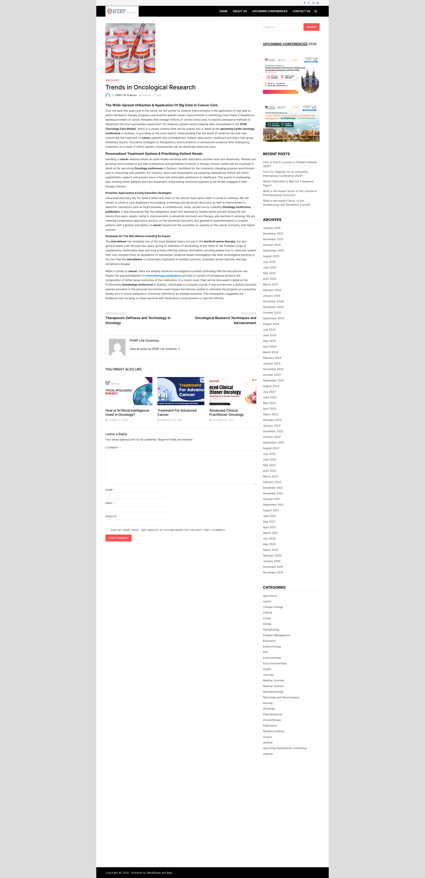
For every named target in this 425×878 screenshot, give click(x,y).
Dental (267, 624)
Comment (113, 447)
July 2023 (269, 391)
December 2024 (273, 301)
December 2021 (273, 487)
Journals (268, 674)
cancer (267, 601)
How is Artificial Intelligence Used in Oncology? (127, 412)
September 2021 (273, 504)
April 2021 (269, 527)
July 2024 (269, 329)
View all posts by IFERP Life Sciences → (155, 348)
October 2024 (272, 312)
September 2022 (273, 442)
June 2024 (269, 335)
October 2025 (272, 244)
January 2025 (271, 295)
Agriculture (270, 595)
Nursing (268, 703)
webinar (268, 753)
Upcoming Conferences (269, 11)
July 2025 (269, 261)
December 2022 (273, 431)
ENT (265, 652)
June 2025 (269, 267)
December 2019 (273, 566)
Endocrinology (272, 646)
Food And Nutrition (275, 663)
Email (110, 503)
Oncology (112, 80)
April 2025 (269, 278)
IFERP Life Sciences (126, 95)
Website (111, 516)
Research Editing (273, 731)
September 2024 (273, 318)
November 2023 (273, 369)
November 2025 (273, 239)
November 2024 (273, 307)
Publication (270, 725)
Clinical (267, 612)
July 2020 (269, 538)
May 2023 (269, 403)
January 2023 (271, 425)
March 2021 (270, 533)
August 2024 (271, 324)
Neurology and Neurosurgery (281, 697)
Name (110, 489)
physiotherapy (272, 720)
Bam (169, 872)
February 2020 (272, 555)
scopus (267, 736)
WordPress (154, 872)
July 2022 (269, 453)
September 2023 (273, 380)
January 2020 (271, 561)
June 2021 (269, 516)
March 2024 (270, 352)
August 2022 (271, 448)
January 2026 (271, 228)
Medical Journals (273, 680)
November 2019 (273, 572)
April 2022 (269, 470)
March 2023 (270, 414)
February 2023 (272, 420)
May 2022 (269, 465)
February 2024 (272, 357)
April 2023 (269, 408)
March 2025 (270, 284)
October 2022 (272, 437)
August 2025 (271, 256)
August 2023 (271, 386)
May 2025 (269, 273)
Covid (266, 618)
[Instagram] (313, 2)
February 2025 (272, 290)
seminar (268, 742)
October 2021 (271, 499)
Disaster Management (276, 635)
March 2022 (270, 476)
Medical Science (273, 686)
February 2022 (272, 482)
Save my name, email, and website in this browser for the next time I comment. (168, 530)
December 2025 (273, 233)
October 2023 (272, 374)
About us (240, 11)
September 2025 (273, 250)
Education (269, 640)
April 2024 (269, 346)
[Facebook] (305, 2)
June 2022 (269, 459)
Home (223, 11)
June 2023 (269, 397)
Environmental (272, 657)
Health (267, 669)
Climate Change (273, 607)
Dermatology (271, 629)
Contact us (301, 11)
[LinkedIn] (318, 2)
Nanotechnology (273, 691)
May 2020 (269, 544)
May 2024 (269, 340)
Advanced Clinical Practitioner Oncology (226, 412)
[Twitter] (309, 2)
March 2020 (270, 549)
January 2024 (271, 363)
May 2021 (269, 521)
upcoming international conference (285, 748)
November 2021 (273, 493)
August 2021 (271, 510)
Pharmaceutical (272, 714)
